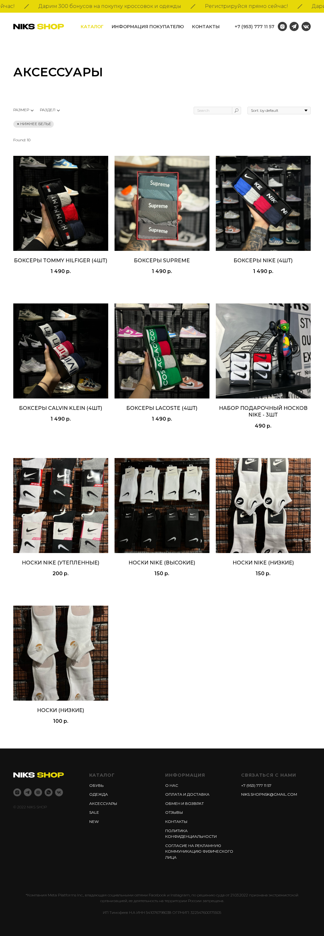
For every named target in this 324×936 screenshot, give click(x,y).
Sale (94, 812)
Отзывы (174, 812)
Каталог (92, 26)
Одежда (98, 794)
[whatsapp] (49, 792)
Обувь (96, 785)
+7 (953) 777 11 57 (254, 26)
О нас (171, 785)
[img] (306, 26)
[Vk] (59, 792)
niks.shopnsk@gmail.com (269, 794)
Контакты (206, 26)
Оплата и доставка (187, 794)
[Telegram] (28, 792)
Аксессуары (103, 803)
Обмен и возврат (184, 803)
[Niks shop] (38, 792)
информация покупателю (148, 26)
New (94, 821)
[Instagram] (17, 792)
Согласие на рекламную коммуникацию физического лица (199, 851)
